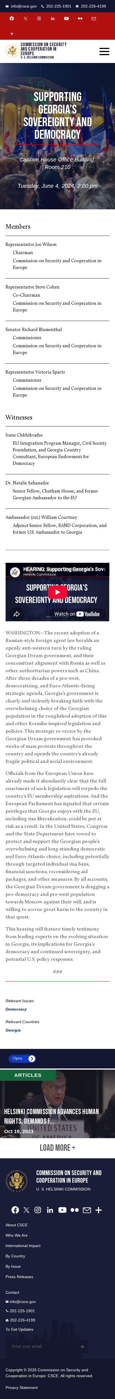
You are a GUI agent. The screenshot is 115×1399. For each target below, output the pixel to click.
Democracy (16, 1009)
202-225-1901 (58, 6)
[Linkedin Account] (53, 18)
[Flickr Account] (80, 18)
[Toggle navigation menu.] (104, 51)
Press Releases (19, 1276)
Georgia (13, 1030)
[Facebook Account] (12, 18)
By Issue (13, 1266)
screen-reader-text (57, 1104)
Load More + (57, 1148)
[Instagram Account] (39, 18)
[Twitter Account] (25, 18)
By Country (15, 1256)
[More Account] (12, 33)
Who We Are (17, 1235)
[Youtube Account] (66, 18)
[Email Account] (94, 18)
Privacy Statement (22, 1387)
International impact (23, 1245)
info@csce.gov (24, 6)
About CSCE (17, 1225)
